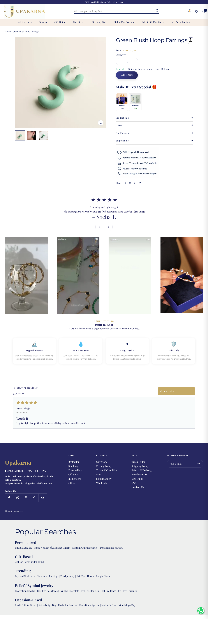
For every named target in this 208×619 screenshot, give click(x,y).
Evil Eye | (81, 576)
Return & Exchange (142, 470)
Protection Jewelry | (26, 590)
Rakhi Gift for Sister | (26, 605)
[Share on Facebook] (125, 183)
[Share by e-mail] (140, 183)
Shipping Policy (140, 466)
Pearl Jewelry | (68, 576)
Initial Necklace (23, 547)
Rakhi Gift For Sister (153, 22)
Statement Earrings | (48, 576)
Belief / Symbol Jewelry (34, 585)
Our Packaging (123, 133)
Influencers (74, 478)
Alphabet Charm (61, 547)
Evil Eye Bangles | (91, 590)
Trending (23, 570)
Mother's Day (108, 605)
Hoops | (91, 576)
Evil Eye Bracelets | (70, 590)
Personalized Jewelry (111, 547)
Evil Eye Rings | (109, 590)
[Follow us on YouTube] (42, 497)
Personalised (75, 470)
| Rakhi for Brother (67, 605)
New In (43, 22)
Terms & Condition (107, 470)
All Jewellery (25, 22)
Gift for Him (36, 561)
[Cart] (203, 11)
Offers (119, 125)
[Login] (189, 11)
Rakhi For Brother (124, 22)
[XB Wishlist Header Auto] (196, 11)
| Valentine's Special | (89, 605)
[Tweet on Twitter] (134, 183)
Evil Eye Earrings (127, 590)
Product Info (122, 117)
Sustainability (103, 478)
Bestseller (73, 461)
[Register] (198, 464)
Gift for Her (21, 561)
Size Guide (137, 478)
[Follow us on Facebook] (9, 497)
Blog (98, 474)
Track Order (138, 461)
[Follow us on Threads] (17, 497)
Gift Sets (73, 474)
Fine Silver (79, 22)
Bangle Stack (103, 576)
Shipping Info (123, 140)
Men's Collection (180, 22)
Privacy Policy (104, 466)
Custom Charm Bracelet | (86, 547)
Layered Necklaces (25, 576)
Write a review (167, 391)
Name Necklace (42, 547)
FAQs (134, 483)
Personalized (25, 542)
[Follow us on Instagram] (26, 497)
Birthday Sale (99, 22)
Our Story (101, 461)
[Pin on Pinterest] (130, 183)
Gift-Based (24, 556)
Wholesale (101, 483)
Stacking (73, 466)
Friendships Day (48, 605)
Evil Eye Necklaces (47, 590)
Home (8, 31)
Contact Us (138, 487)
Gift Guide (59, 22)
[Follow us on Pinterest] (34, 497)
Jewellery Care (139, 474)
